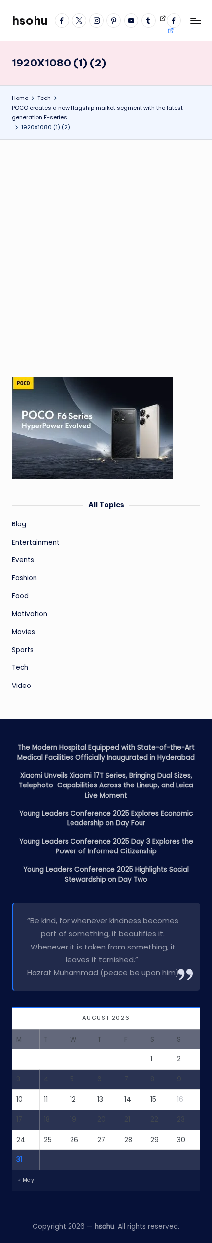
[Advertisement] (106, 251)
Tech (20, 667)
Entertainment (36, 542)
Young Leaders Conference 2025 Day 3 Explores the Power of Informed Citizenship (106, 846)
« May (26, 1180)
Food (20, 596)
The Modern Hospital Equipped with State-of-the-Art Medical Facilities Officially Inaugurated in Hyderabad (106, 752)
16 (180, 1099)
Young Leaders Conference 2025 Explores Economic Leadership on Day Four (106, 818)
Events (23, 560)
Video (21, 685)
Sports (23, 649)
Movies (23, 632)
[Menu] (195, 20)
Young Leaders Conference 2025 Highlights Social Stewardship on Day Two (106, 874)
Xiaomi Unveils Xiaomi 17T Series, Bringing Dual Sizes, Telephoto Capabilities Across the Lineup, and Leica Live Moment (106, 785)
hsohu (30, 20)
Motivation (29, 614)
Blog (19, 524)
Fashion (24, 578)
